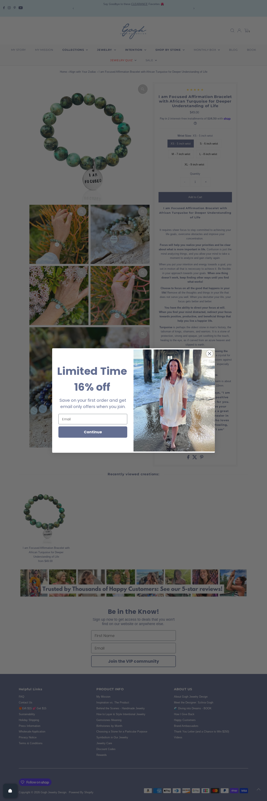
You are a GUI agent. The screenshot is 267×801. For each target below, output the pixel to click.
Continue (93, 432)
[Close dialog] (209, 353)
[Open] (10, 791)
